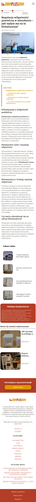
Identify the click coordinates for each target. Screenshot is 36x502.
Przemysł (18, 454)
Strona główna (5, 12)
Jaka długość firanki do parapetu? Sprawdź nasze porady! (23, 295)
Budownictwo (18, 440)
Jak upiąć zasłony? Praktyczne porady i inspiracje (18, 478)
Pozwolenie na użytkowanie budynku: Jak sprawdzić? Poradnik (18, 469)
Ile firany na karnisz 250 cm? (24, 269)
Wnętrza (17, 459)
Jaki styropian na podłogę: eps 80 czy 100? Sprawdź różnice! (28, 332)
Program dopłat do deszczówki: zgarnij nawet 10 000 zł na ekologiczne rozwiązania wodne (24, 256)
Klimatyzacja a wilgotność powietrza (19, 90)
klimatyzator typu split (20, 153)
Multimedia (18, 446)
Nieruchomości (18, 448)
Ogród (18, 451)
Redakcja (18, 429)
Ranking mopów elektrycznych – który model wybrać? (18, 482)
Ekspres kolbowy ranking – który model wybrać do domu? (27, 354)
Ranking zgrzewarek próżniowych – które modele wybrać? (18, 473)
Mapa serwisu (17, 495)
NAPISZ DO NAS (18, 387)
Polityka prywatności (18, 492)
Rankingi (18, 456)
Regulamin (18, 499)
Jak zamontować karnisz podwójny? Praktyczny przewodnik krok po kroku (24, 282)
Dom (13, 12)
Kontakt (18, 431)
